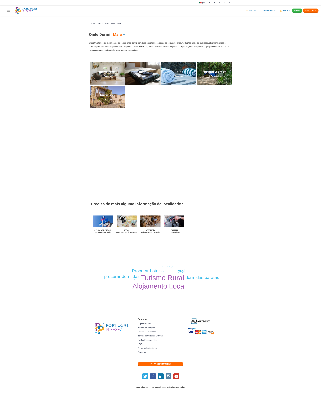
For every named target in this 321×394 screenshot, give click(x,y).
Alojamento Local (159, 286)
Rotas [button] (252, 11)
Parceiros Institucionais (147, 348)
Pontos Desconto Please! (148, 340)
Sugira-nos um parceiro (160, 364)
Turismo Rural (162, 278)
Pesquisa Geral (269, 11)
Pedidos (297, 11)
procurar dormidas (122, 276)
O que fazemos (144, 323)
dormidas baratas (202, 277)
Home (93, 23)
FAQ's (140, 344)
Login (286, 11)
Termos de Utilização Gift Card (150, 336)
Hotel (180, 271)
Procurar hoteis (147, 270)
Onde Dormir (116, 23)
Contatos (142, 352)
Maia (107, 23)
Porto (100, 23)
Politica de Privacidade (147, 332)
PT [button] (203, 3)
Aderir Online (310, 11)
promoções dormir (135, 280)
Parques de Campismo (168, 267)
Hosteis (165, 272)
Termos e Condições (146, 328)
